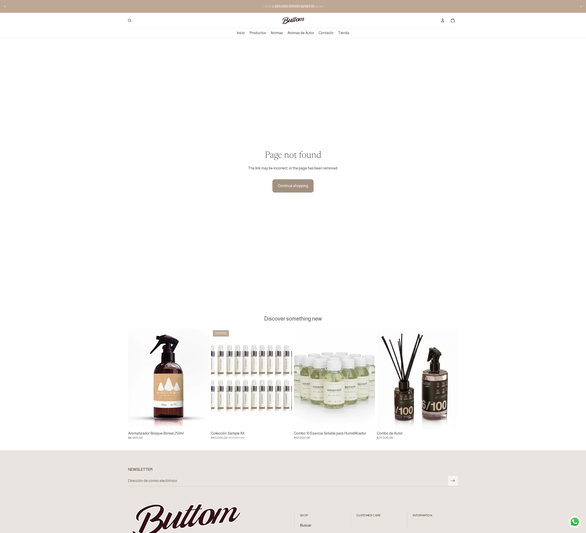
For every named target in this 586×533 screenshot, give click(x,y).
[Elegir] (451, 422)
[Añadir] (202, 422)
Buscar (305, 525)
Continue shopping (293, 186)
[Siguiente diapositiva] (581, 6)
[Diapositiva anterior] (5, 6)
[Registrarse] (453, 481)
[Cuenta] (443, 20)
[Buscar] (130, 20)
